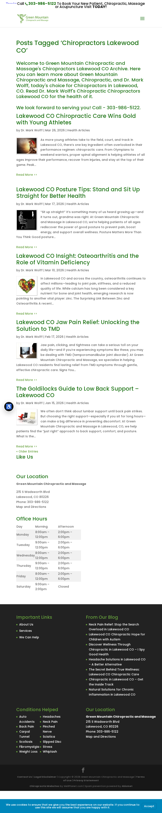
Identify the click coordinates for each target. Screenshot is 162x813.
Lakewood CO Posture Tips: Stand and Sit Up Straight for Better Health (78, 193)
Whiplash (50, 751)
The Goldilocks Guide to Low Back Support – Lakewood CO (77, 392)
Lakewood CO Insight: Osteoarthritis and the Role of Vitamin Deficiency (77, 259)
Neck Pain (50, 722)
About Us (26, 624)
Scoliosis (25, 742)
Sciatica (49, 736)
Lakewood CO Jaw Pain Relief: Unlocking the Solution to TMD (77, 325)
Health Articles (78, 130)
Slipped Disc (52, 742)
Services (25, 631)
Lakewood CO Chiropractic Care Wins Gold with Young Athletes (76, 119)
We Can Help (29, 637)
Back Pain (26, 726)
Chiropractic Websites (44, 786)
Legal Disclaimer (45, 776)
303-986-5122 (42, 3)
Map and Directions (31, 507)
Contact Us (24, 776)
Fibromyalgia (29, 747)
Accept (149, 806)
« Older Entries (27, 451)
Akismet (127, 786)
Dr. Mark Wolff (32, 130)
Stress (47, 747)
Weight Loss (28, 751)
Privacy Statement (86, 780)
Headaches (52, 717)
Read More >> (26, 175)
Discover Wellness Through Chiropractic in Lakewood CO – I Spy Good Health (117, 649)
